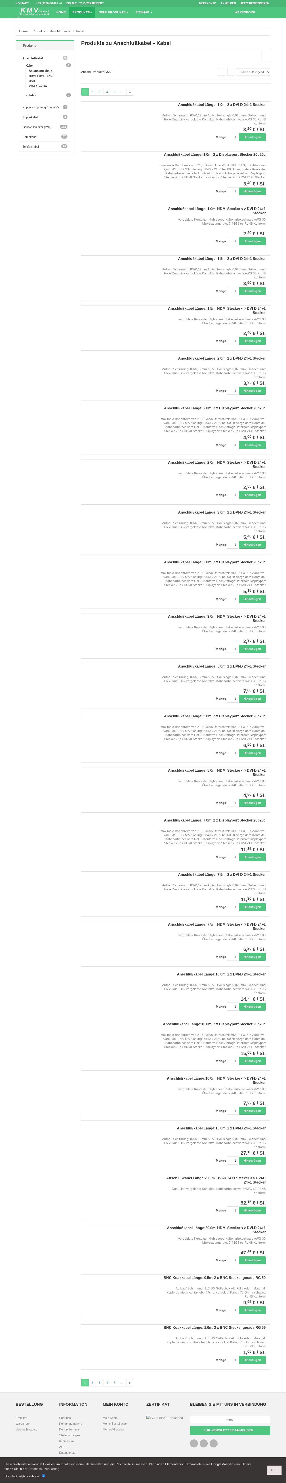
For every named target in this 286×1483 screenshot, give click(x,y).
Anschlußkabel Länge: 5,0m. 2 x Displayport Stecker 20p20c (215, 716)
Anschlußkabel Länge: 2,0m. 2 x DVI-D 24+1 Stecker (222, 358)
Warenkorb (22, 1423)
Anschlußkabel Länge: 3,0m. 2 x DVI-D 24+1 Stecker (222, 512)
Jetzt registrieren (254, 3)
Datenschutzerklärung (43, 1468)
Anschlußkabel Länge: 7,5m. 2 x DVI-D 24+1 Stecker (222, 874)
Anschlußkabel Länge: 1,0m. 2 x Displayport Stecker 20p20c (215, 154)
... (122, 92)
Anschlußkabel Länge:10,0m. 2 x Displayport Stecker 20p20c (214, 1024)
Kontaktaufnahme (70, 1423)
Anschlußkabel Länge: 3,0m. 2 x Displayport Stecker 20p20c (215, 562)
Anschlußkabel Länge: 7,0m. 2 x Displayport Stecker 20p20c (215, 820)
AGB (62, 1447)
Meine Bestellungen (115, 1423)
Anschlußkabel (60, 31)
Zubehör (33, 95)
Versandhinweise (26, 1429)
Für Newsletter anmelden (229, 1430)
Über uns (65, 1418)
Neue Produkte (112, 12)
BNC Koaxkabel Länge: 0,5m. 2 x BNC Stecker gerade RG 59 (215, 1278)
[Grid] (221, 72)
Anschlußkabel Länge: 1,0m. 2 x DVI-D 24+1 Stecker (222, 105)
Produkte (81, 12)
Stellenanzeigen (69, 1435)
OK (274, 1470)
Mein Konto (110, 1418)
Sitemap (142, 12)
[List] (230, 72)
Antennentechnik (40, 70)
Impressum (66, 1441)
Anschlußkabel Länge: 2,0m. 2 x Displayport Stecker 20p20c (215, 408)
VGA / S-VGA (38, 86)
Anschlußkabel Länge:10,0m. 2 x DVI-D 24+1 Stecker (221, 974)
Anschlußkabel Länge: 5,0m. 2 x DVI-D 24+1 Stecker (222, 666)
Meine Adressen (113, 1429)
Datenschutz (67, 1452)
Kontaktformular (69, 1429)
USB (32, 81)
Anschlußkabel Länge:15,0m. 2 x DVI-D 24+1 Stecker (221, 1128)
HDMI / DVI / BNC (41, 76)
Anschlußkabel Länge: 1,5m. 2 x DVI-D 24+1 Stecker (222, 259)
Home (61, 12)
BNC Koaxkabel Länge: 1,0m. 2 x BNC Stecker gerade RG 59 (215, 1327)
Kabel (80, 31)
